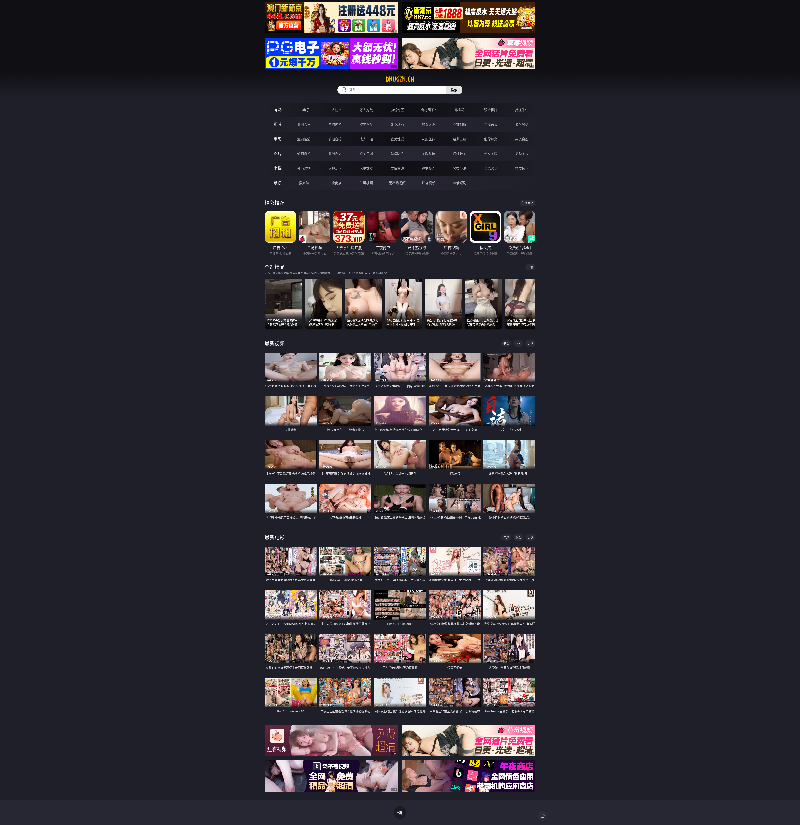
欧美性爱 (397, 139)
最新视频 (275, 343)
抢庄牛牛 (522, 110)
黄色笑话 (491, 168)
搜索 (454, 90)
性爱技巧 (522, 168)
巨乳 (518, 343)
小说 (277, 168)
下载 (530, 267)
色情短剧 (459, 183)
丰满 (506, 537)
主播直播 (491, 124)
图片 (277, 153)
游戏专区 (397, 110)
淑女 (518, 537)
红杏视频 (428, 183)
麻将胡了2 (428, 110)
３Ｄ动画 (397, 124)
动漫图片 (397, 153)
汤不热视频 (397, 183)
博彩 (277, 110)
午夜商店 (335, 183)
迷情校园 (428, 168)
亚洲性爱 (304, 139)
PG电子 (304, 110)
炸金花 (460, 110)
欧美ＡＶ (366, 124)
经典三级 (459, 139)
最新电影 (275, 537)
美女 (506, 343)
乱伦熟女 (491, 139)
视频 (277, 124)
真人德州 (335, 110)
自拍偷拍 (335, 124)
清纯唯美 (459, 153)
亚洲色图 (335, 153)
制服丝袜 (428, 139)
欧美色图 (366, 153)
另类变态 (522, 139)
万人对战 (366, 110)
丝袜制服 (459, 124)
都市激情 (304, 168)
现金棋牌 (491, 110)
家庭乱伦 (335, 168)
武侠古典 (397, 168)
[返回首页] (543, 816)
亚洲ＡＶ (304, 124)
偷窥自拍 (304, 153)
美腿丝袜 (428, 153)
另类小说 (459, 168)
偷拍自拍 (335, 139)
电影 (277, 139)
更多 (530, 343)
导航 (277, 183)
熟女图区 (491, 153)
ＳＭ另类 (522, 124)
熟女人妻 (428, 124)
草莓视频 (366, 183)
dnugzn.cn (400, 79)
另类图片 (522, 153)
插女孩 (304, 183)
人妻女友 (366, 168)
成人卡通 (366, 139)
